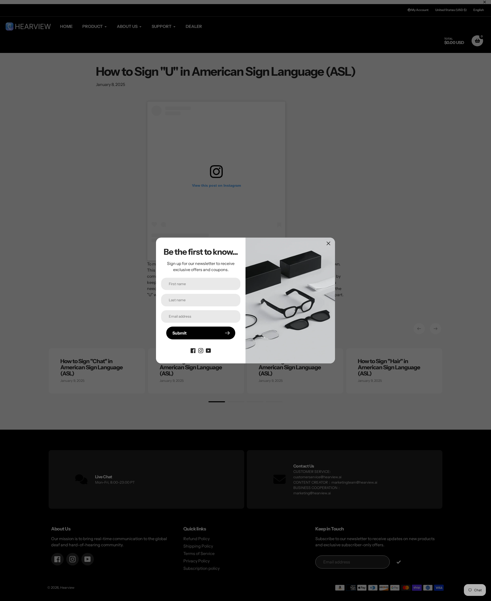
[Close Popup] (328, 243)
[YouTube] (208, 350)
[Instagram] (200, 350)
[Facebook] (193, 350)
